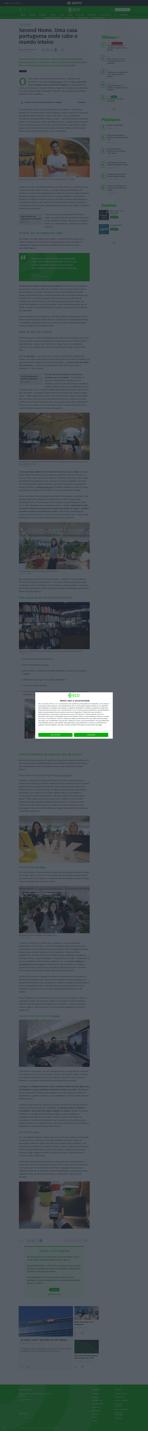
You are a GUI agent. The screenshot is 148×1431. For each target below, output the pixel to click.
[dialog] (74, 715)
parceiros (56, 703)
